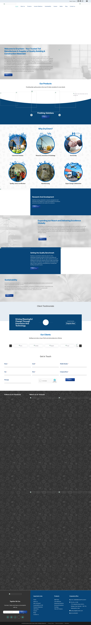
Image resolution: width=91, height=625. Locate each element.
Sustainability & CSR (38, 605)
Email (34, 363)
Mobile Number (64, 363)
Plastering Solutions (59, 603)
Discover (45, 117)
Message (6, 379)
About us (23, 6)
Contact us (72, 6)
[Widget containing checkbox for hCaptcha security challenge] (47, 380)
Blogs (34, 612)
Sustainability (48, 6)
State (34, 371)
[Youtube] (87, 1)
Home (16, 6)
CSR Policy (36, 609)
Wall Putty (56, 599)
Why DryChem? (37, 603)
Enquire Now (70, 323)
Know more (8, 74)
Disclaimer (67, 623)
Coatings (56, 607)
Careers (55, 6)
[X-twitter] (85, 1)
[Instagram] (82, 1)
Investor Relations (38, 6)
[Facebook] (80, 1)
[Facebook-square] (11, 617)
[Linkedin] (78, 1)
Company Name (64, 371)
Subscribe (23, 612)
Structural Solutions (59, 605)
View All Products (58, 609)
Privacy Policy (51, 623)
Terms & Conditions (59, 623)
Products (29, 6)
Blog (66, 6)
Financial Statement (38, 607)
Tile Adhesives (57, 601)
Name (6, 363)
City (5, 371)
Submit (70, 379)
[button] (10, 346)
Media (61, 6)
